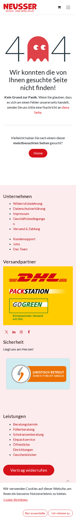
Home (38, 153)
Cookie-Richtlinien (15, 499)
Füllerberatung (24, 429)
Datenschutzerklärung (29, 208)
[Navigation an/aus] (68, 7)
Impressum (21, 214)
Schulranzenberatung (28, 434)
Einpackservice (24, 439)
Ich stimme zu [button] (61, 513)
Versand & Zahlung (26, 229)
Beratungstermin (25, 424)
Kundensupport (24, 239)
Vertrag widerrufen (29, 470)
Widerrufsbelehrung (27, 203)
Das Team (20, 249)
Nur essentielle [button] (35, 513)
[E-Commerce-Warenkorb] (59, 7)
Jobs (16, 244)
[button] (68, 481)
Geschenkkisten (24, 455)
